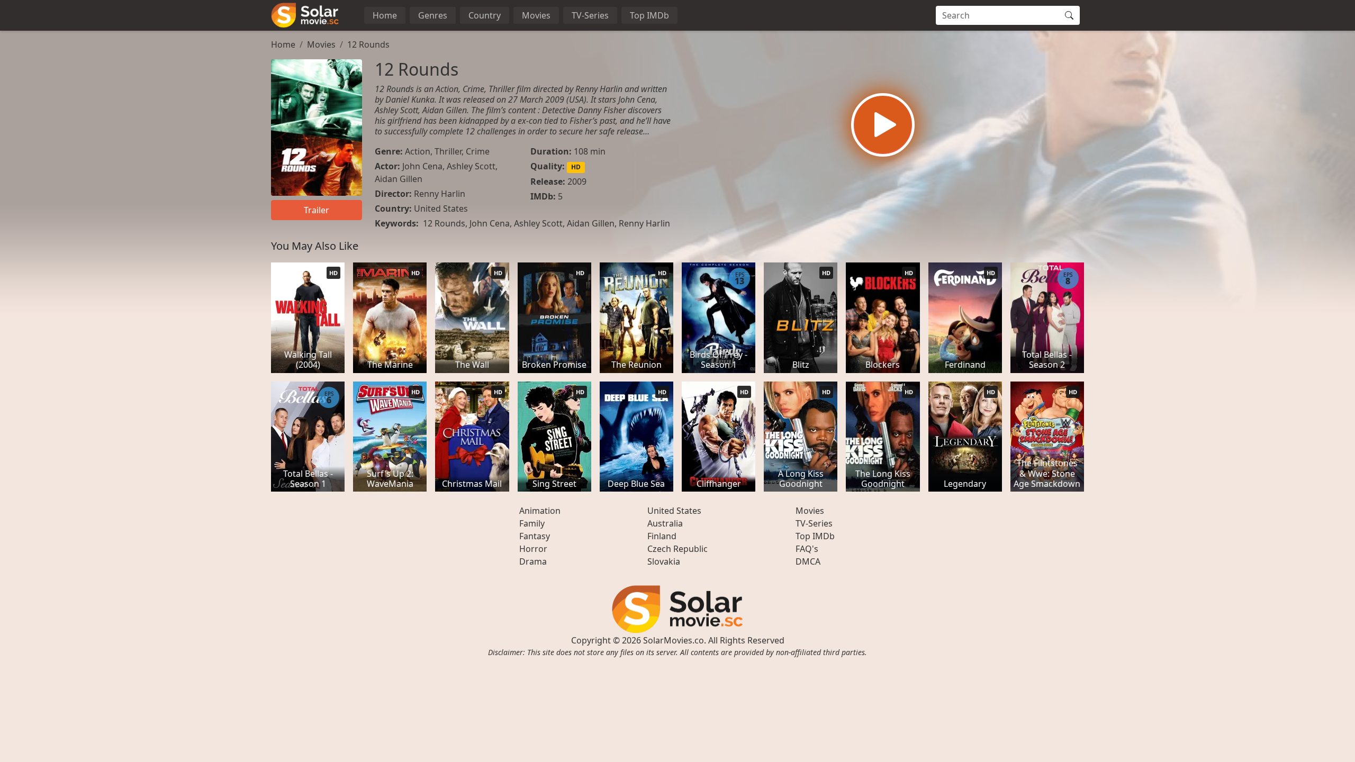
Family (532, 523)
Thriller (448, 151)
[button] (883, 125)
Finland (661, 536)
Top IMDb (649, 15)
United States (441, 208)
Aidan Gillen (398, 179)
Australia (665, 523)
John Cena (422, 166)
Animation (540, 510)
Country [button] (484, 15)
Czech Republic (677, 549)
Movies (536, 15)
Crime (478, 151)
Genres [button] (432, 15)
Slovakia (663, 561)
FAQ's (807, 549)
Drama (533, 561)
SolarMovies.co (673, 640)
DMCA (808, 561)
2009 (576, 181)
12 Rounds (368, 44)
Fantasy (534, 536)
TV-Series (590, 15)
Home (385, 15)
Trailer (316, 210)
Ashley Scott (471, 166)
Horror (533, 549)
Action (417, 151)
